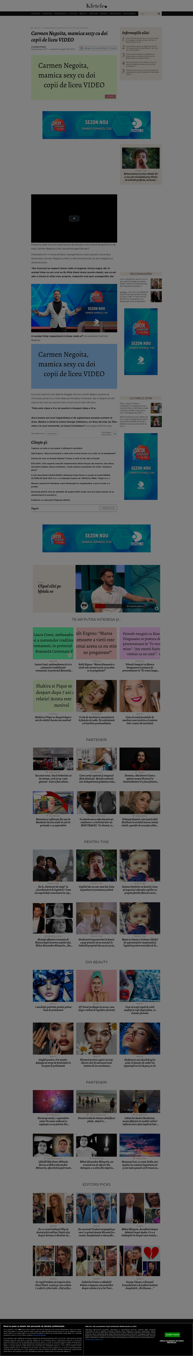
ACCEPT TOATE (172, 1335)
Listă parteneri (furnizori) (94, 1339)
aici (60, 1346)
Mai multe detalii (40, 1335)
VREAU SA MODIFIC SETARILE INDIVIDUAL (172, 1341)
